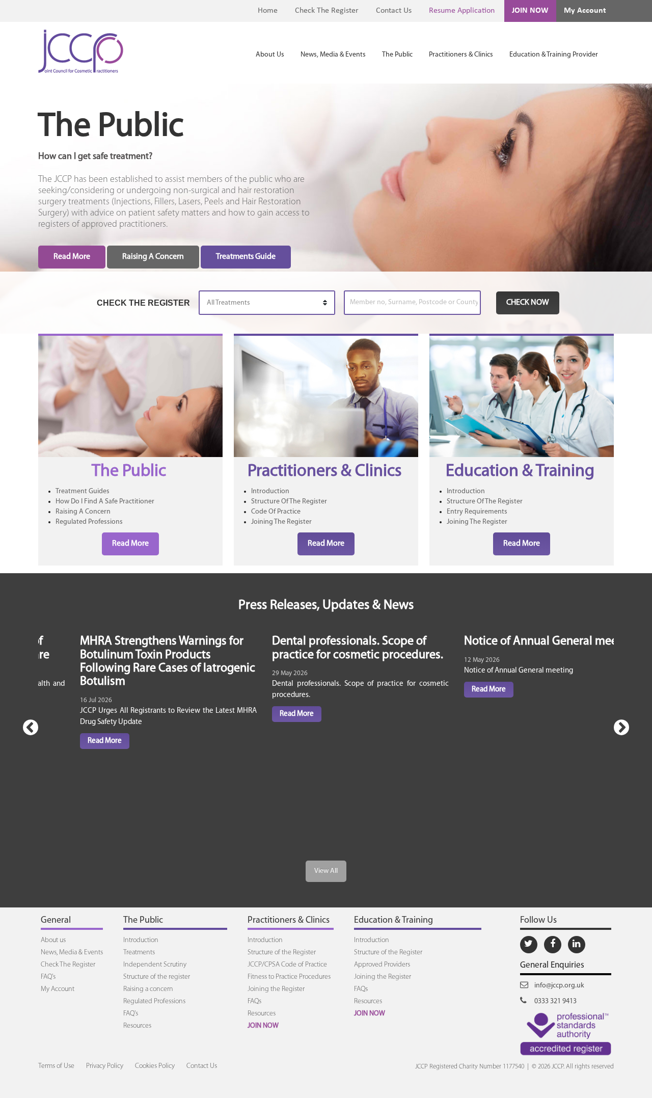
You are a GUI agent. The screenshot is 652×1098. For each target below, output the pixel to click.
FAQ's (48, 977)
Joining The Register (281, 522)
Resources (137, 1026)
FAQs (254, 1001)
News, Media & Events (333, 55)
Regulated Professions (89, 522)
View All (326, 871)
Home (268, 11)
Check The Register (327, 11)
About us (53, 940)
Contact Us (394, 11)
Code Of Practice (276, 512)
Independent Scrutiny (154, 965)
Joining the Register (276, 989)
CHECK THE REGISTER (143, 303)
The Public (397, 55)
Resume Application (462, 11)
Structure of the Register (282, 952)
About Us (270, 55)
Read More (71, 257)
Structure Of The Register (289, 501)
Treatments (139, 952)
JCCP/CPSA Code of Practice (287, 965)
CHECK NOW (527, 303)
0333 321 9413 (555, 1001)
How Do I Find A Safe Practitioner (105, 501)
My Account (585, 11)
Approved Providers (382, 965)
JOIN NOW (530, 11)
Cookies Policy (155, 1066)
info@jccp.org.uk (558, 985)
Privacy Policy (104, 1066)
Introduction (270, 491)
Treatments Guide (246, 257)
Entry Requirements (477, 512)
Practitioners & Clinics (461, 55)
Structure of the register (156, 977)
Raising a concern (148, 989)
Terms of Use (56, 1066)
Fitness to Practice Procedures (289, 977)
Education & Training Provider (553, 55)
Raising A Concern (153, 257)
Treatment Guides (83, 491)
